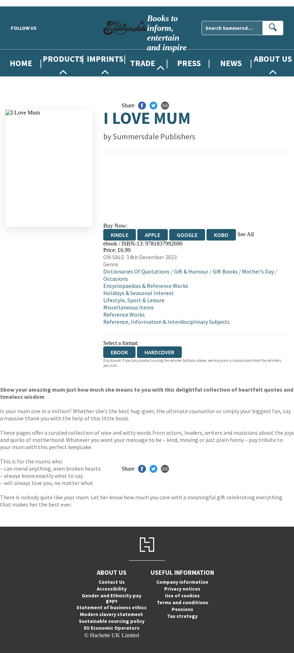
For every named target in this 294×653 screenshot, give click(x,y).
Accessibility (112, 589)
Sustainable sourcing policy (111, 621)
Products (63, 58)
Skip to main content (23, 3)
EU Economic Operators (111, 628)
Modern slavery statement (111, 614)
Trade (142, 63)
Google (187, 234)
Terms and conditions (182, 602)
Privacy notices (182, 589)
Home (21, 63)
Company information (182, 582)
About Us (273, 58)
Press (189, 63)
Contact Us (112, 582)
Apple (152, 234)
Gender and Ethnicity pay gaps (111, 598)
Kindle (119, 234)
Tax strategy (182, 616)
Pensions (182, 609)
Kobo (221, 234)
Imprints (105, 58)
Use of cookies (182, 595)
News (231, 63)
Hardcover (159, 352)
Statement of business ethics (111, 607)
